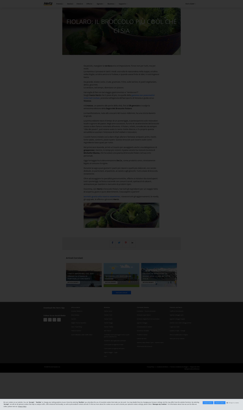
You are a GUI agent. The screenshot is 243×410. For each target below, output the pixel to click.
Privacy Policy (22, 406)
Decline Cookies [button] (220, 403)
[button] (232, 402)
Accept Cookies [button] (208, 403)
